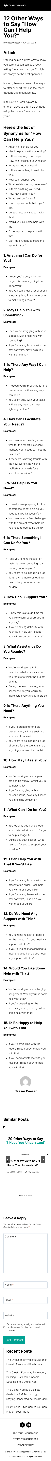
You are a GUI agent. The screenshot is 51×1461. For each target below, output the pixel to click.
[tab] (20, 1195)
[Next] (43, 1159)
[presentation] (25, 1140)
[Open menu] (45, 5)
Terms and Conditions (25, 1439)
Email (9, 1299)
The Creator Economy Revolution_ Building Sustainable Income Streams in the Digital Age (26, 1377)
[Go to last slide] (8, 1159)
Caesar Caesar (13, 42)
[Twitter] (22, 1425)
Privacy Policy (25, 1445)
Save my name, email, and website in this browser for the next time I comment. (26, 1327)
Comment (11, 1236)
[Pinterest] (28, 1425)
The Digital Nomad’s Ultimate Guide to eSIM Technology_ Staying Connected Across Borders (26, 1394)
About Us (18, 1433)
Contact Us (31, 1433)
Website (9, 1315)
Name (9, 1284)
